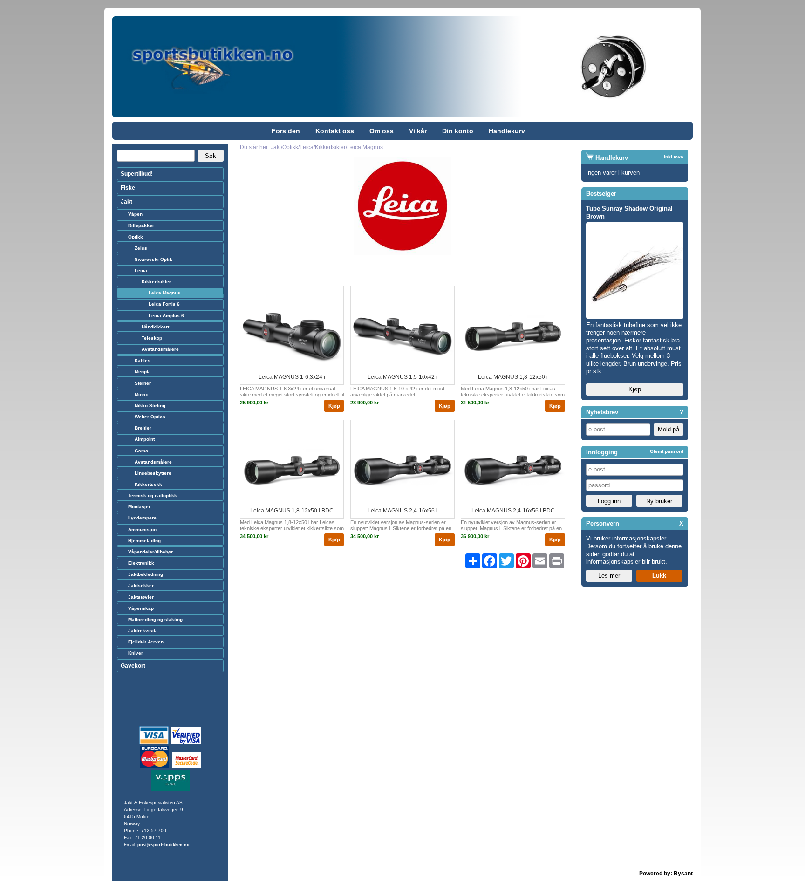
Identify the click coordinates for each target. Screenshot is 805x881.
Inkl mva (673, 156)
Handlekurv (507, 131)
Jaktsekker (141, 585)
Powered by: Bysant (666, 873)
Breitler (143, 427)
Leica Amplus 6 (166, 315)
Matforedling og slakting (155, 619)
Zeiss (141, 248)
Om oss (381, 131)
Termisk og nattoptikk (152, 495)
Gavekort (133, 666)
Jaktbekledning (145, 574)
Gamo (141, 450)
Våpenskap (141, 608)
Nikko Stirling (150, 405)
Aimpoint (145, 439)
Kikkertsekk (148, 484)
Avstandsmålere (160, 349)
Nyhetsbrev (602, 412)
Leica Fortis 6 (164, 304)
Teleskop (152, 338)
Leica (141, 270)
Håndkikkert (155, 326)
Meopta (143, 371)
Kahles (142, 360)
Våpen (135, 214)
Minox (141, 394)
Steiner (143, 383)
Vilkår (418, 131)
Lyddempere (142, 517)
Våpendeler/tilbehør (150, 551)
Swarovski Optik (153, 259)
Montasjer (139, 506)
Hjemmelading (144, 540)
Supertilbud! (137, 174)
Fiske (128, 188)
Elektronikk (141, 563)
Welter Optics (150, 416)
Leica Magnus (164, 292)
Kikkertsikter (156, 281)
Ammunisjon (142, 529)
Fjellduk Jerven (146, 641)
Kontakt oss (334, 131)
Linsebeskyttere (153, 473)
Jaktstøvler (141, 597)
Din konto (457, 131)
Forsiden (286, 131)
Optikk (135, 236)
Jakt (126, 202)
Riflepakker (141, 225)
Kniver (135, 653)
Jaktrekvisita (143, 630)
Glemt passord (666, 451)
